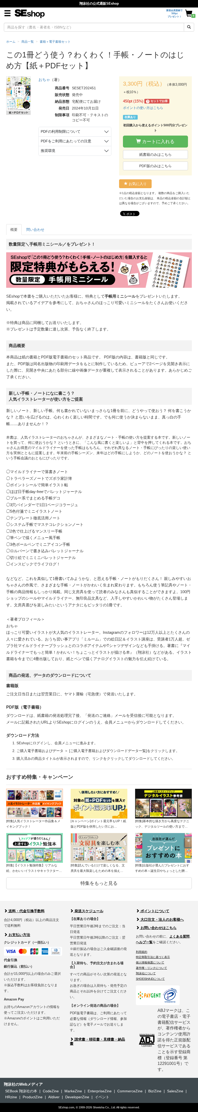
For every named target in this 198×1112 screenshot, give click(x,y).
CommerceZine (130, 1091)
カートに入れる (158, 141)
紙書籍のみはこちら (155, 154)
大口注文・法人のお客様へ (161, 919)
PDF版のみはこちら (155, 166)
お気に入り (137, 184)
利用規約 (141, 951)
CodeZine (51, 1091)
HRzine (11, 1097)
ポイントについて (154, 911)
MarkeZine (73, 1091)
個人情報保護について (150, 962)
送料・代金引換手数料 (26, 911)
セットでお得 (157, 101)
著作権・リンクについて (151, 967)
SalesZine (175, 1091)
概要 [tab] (14, 229)
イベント (102, 1097)
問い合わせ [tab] (35, 229)
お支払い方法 (18, 935)
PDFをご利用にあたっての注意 (66, 141)
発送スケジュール (88, 911)
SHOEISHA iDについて (150, 978)
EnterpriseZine (100, 1091)
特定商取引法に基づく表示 (153, 957)
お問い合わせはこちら (158, 928)
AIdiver (54, 1097)
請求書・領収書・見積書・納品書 (97, 1041)
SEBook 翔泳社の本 (21, 1091)
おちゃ (44, 79)
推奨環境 (48, 151)
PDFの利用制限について (60, 131)
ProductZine (33, 1097)
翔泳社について (146, 973)
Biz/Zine (154, 1091)
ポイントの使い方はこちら (143, 108)
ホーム (10, 41)
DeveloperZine (77, 1097)
